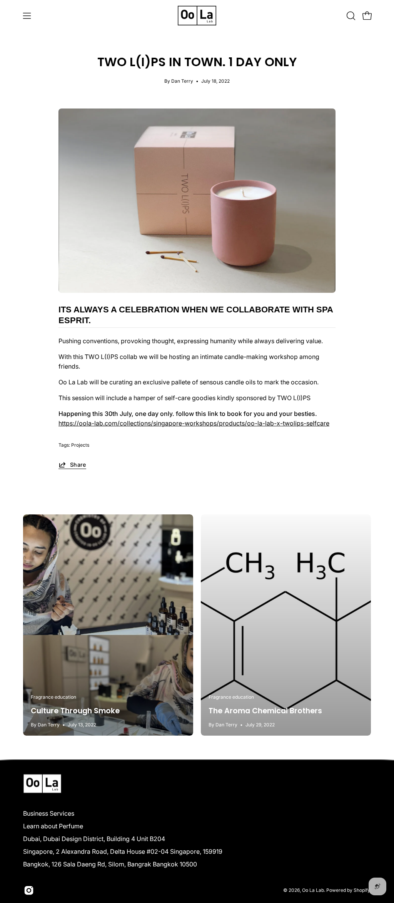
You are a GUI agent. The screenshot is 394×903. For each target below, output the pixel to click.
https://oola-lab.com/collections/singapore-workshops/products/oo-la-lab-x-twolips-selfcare (193, 423)
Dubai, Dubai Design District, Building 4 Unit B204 (94, 839)
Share (78, 464)
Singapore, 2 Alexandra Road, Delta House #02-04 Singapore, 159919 (122, 851)
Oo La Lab (313, 890)
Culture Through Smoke (75, 711)
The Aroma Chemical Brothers (265, 711)
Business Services (48, 813)
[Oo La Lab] (197, 15)
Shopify (362, 890)
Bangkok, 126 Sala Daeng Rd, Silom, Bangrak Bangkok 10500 (110, 864)
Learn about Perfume (53, 826)
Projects (80, 445)
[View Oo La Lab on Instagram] (29, 890)
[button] (350, 15)
